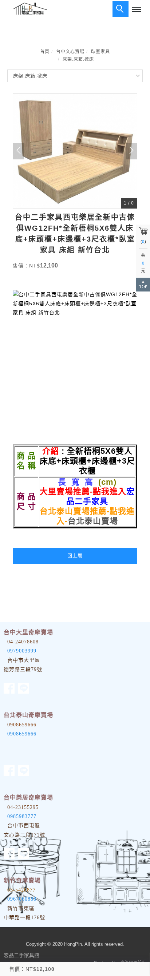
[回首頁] (29, 9)
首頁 (45, 51)
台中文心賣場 (70, 51)
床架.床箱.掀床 (78, 59)
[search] (120, 9)
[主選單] (137, 10)
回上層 (75, 555)
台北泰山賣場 (93, 520)
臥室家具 (100, 51)
